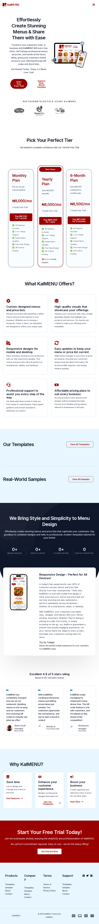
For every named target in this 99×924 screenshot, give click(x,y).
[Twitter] (87, 875)
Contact (8, 894)
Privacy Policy (49, 890)
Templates (10, 884)
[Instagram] (91, 875)
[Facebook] (83, 875)
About (7, 890)
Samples (9, 887)
